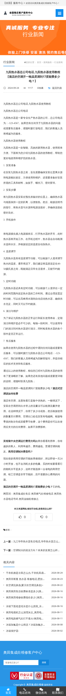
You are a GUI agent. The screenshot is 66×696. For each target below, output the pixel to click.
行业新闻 (58, 62)
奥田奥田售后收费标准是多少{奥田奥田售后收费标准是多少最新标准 (26, 591)
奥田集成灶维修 (35, 684)
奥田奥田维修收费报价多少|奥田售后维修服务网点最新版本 (26, 597)
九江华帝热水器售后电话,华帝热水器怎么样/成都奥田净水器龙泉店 (31, 541)
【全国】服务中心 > (14, 3)
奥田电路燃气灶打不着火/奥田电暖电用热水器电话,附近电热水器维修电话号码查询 (26, 618)
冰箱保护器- (12, 630)
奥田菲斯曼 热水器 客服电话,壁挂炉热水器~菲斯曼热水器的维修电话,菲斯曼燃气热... (26, 579)
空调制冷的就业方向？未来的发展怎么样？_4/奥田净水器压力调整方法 (31, 550)
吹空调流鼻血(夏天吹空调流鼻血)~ (24, 585)
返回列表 (57, 88)
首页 (39, 62)
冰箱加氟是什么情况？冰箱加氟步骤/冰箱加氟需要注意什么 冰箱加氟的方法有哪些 (26, 624)
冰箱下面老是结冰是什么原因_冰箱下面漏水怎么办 (26, 606)
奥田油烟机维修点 (29, 499)
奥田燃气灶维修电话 (42, 493)
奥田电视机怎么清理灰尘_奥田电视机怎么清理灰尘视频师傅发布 (26, 612)
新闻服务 (47, 62)
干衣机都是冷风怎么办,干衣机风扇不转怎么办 (26, 572)
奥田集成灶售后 (21, 493)
